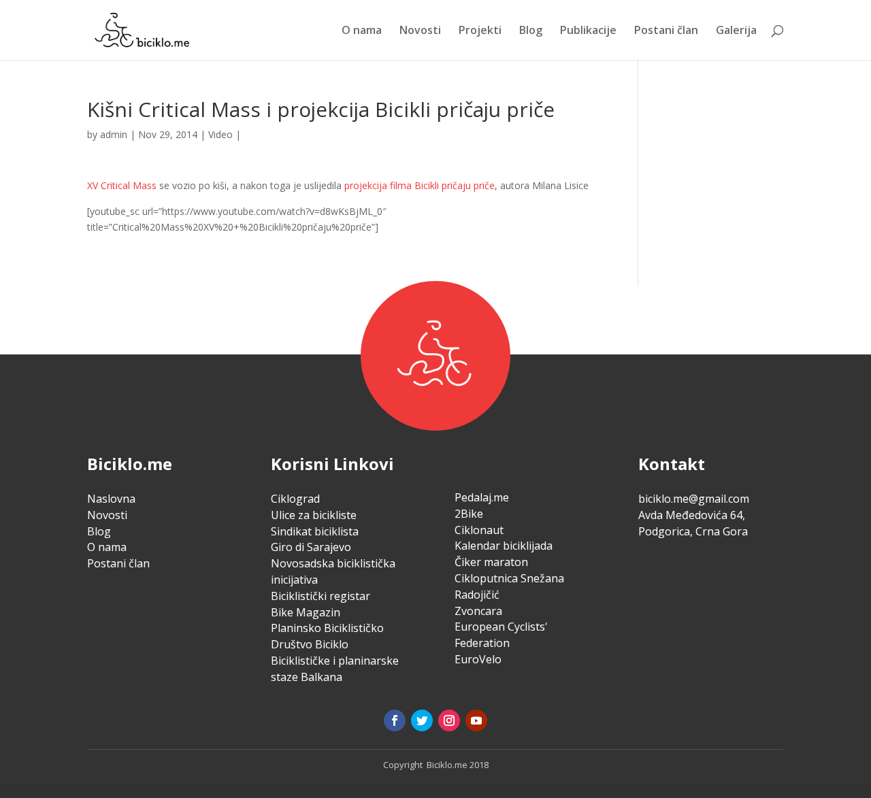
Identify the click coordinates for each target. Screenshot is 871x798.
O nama (362, 31)
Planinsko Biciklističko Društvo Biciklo (327, 636)
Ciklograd (295, 498)
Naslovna (111, 498)
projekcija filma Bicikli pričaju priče (419, 185)
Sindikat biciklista (315, 531)
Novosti (420, 31)
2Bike (469, 513)
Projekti (480, 31)
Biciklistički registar (320, 595)
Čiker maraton (491, 561)
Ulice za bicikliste (314, 515)
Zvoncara (478, 610)
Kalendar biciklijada (504, 545)
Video (220, 134)
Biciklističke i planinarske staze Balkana (335, 668)
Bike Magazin (305, 612)
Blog (530, 31)
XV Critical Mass (122, 185)
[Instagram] (449, 720)
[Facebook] (395, 720)
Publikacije (588, 31)
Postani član (666, 31)
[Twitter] (422, 720)
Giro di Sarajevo (311, 546)
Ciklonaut (479, 529)
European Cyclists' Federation (501, 634)
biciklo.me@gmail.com (693, 498)
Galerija (736, 31)
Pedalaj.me (482, 497)
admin (113, 134)
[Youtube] (476, 720)
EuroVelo (478, 659)
